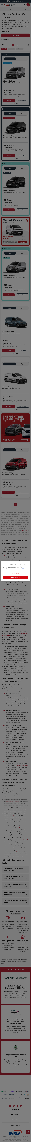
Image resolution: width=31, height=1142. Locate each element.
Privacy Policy (22, 568)
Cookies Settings (15, 573)
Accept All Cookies (15, 577)
